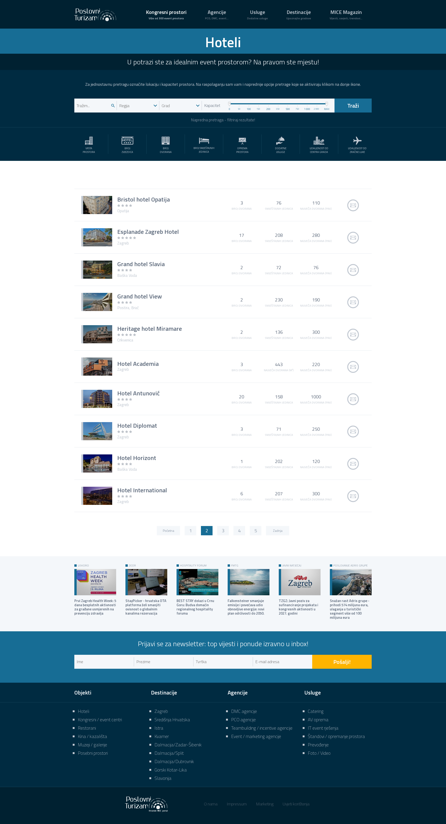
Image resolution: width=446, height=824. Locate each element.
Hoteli (83, 711)
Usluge (257, 14)
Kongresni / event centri (100, 719)
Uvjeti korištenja (296, 804)
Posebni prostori (93, 753)
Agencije (217, 14)
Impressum (237, 804)
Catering (316, 711)
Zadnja (277, 530)
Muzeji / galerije (92, 744)
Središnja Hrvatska (172, 719)
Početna (168, 530)
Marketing (264, 804)
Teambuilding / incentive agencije (261, 727)
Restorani (87, 727)
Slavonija (162, 778)
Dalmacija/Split (169, 753)
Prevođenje (318, 744)
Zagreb (161, 711)
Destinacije (298, 14)
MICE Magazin (346, 14)
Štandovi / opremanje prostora (336, 736)
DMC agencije (244, 711)
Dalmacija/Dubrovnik (174, 761)
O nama (210, 804)
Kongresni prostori (166, 14)
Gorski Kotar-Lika (170, 769)
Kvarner (161, 736)
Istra (158, 727)
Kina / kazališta (92, 736)
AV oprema (318, 719)
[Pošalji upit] (353, 205)
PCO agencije (243, 719)
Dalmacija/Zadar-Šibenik (178, 744)
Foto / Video (319, 753)
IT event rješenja (323, 727)
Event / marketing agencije (256, 736)
